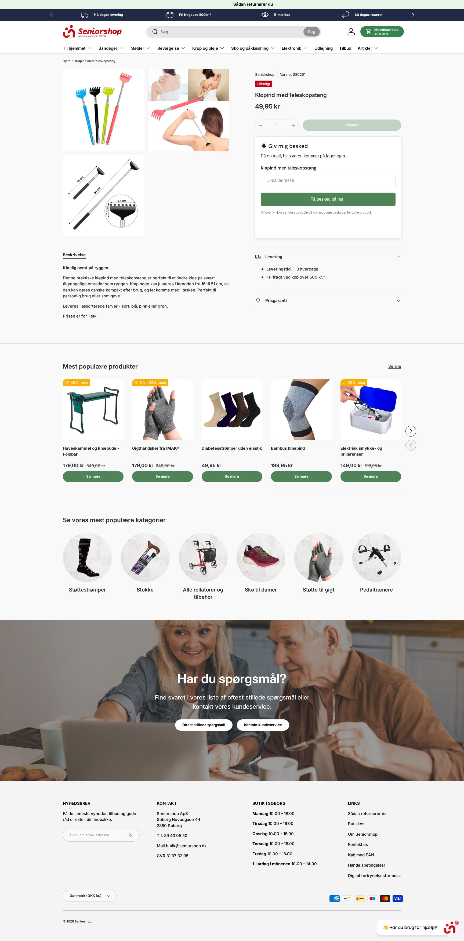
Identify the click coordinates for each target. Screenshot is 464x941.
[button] (382, 32)
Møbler (137, 48)
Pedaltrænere (376, 590)
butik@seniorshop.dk (186, 845)
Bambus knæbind (288, 448)
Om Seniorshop (363, 834)
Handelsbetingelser (366, 865)
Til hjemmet (74, 48)
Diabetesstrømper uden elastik (232, 448)
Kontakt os (358, 844)
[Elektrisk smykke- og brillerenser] (370, 409)
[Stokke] (145, 557)
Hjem (66, 61)
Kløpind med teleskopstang (95, 61)
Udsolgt (352, 125)
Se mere (93, 476)
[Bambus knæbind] (301, 409)
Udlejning (323, 48)
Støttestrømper (87, 590)
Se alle (394, 366)
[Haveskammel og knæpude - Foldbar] (93, 409)
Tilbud (345, 48)
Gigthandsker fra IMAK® (156, 448)
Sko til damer (261, 590)
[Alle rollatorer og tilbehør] (203, 557)
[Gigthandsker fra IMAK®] (162, 409)
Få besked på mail (328, 199)
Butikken (356, 823)
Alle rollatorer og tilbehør (203, 593)
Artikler (365, 48)
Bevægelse (168, 48)
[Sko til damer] (261, 557)
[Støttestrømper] (87, 557)
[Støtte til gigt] (318, 557)
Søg (311, 31)
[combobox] (233, 32)
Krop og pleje (205, 48)
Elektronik (291, 48)
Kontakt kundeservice (263, 725)
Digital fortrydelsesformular (374, 875)
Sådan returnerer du (253, 4)
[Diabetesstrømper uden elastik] (232, 409)
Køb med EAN (361, 854)
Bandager (108, 48)
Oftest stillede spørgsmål (203, 725)
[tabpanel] (146, 292)
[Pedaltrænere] (376, 557)
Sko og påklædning (250, 48)
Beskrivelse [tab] (74, 254)
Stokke (145, 590)
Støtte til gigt (319, 590)
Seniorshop (264, 74)
